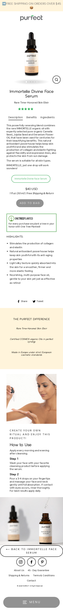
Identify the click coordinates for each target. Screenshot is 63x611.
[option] (31, 54)
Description (15, 117)
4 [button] (34, 82)
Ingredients (48, 117)
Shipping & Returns (19, 575)
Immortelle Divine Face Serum (31, 178)
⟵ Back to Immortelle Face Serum (31, 551)
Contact (31, 580)
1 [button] (26, 82)
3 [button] (32, 82)
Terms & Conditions (43, 575)
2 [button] (29, 82)
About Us (19, 570)
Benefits (31, 117)
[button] (26, 108)
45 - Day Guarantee (38, 570)
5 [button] (37, 82)
